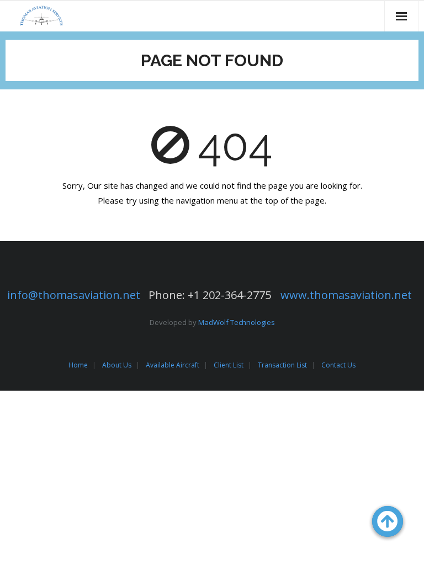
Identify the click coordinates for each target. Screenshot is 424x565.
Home (78, 365)
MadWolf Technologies (236, 322)
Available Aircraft (172, 365)
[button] (387, 521)
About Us (116, 365)
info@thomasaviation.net (73, 294)
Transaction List (282, 365)
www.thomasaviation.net (346, 294)
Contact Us (338, 365)
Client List (228, 365)
